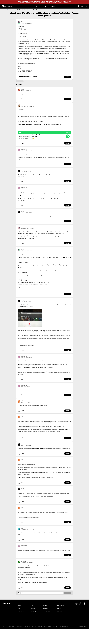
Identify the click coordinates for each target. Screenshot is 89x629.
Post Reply (67, 592)
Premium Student (59, 614)
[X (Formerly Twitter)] (80, 603)
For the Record (21, 611)
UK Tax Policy (55, 626)
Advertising (33, 611)
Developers (33, 608)
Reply (67, 76)
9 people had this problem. (23, 76)
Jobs (19, 608)
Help (35, 6)
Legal (4, 626)
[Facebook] (84, 603)
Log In (82, 6)
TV (31, 71)
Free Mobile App (46, 611)
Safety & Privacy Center (11, 626)
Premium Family (59, 611)
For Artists (33, 605)
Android (15, 9)
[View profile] (19, 22)
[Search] (79, 6)
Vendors (32, 616)
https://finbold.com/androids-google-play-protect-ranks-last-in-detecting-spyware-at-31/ (37, 514)
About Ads (34, 626)
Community (8, 6)
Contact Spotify (46, 614)
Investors (33, 614)
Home (8, 9)
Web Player (45, 608)
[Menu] (86, 6)
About (19, 605)
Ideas (53, 6)
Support (45, 605)
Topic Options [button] (19, 81)
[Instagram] (76, 603)
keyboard (28, 71)
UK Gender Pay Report (64, 626)
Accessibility (40, 626)
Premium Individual (60, 605)
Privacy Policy (19, 626)
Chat (44, 6)
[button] (71, 22)
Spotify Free (58, 616)
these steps (52, 2)
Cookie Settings (27, 626)
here (45, 121)
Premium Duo (58, 608)
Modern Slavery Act (48, 626)
